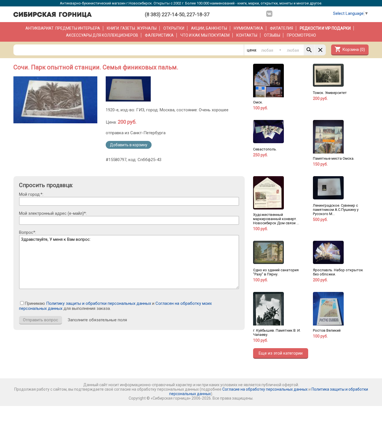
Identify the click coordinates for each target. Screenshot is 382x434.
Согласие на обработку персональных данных (265, 389)
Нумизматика (248, 28)
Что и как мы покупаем (205, 35)
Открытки (173, 28)
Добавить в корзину (128, 145)
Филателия (281, 28)
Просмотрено (301, 35)
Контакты (246, 35)
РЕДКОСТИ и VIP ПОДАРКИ (325, 28)
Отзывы (272, 35)
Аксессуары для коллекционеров (102, 35)
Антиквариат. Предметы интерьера (62, 28)
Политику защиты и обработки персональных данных (98, 303)
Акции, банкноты (209, 28)
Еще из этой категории (281, 353)
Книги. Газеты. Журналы (132, 28)
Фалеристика (159, 35)
